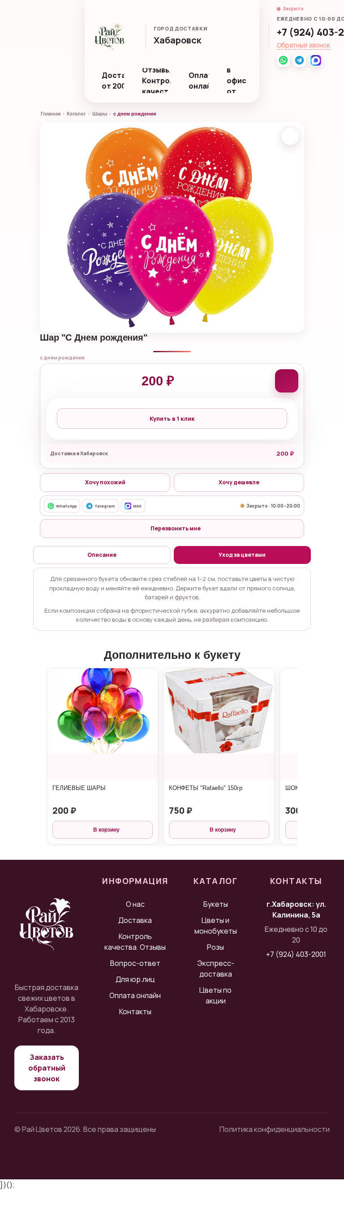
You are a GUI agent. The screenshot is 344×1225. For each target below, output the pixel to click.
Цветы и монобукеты (215, 925)
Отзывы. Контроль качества (156, 80)
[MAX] (315, 60)
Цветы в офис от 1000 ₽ (239, 80)
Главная (50, 113)
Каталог (76, 113)
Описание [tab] (101, 555)
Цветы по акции (215, 995)
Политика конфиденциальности (274, 1129)
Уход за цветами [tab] (242, 555)
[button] (182, 41)
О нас (135, 904)
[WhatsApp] (283, 60)
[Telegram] (299, 60)
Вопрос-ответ (135, 963)
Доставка (135, 920)
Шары (99, 113)
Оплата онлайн (199, 80)
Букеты (215, 904)
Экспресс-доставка (215, 968)
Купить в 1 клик (172, 418)
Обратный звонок (303, 45)
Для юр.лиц (135, 979)
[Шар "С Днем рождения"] (172, 227)
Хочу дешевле (239, 482)
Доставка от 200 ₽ (113, 80)
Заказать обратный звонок (46, 1068)
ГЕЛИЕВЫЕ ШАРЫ (79, 788)
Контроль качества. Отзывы (135, 941)
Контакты (135, 1011)
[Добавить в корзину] (286, 381)
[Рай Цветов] (109, 36)
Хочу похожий (105, 482)
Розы (215, 947)
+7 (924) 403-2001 (296, 954)
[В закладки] (290, 136)
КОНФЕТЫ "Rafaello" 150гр (205, 788)
